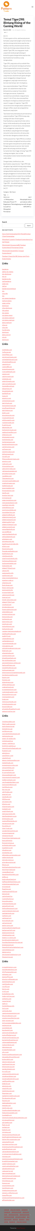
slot (7, 195)
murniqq (15, 1219)
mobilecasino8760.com (9, 891)
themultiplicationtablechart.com (12, 947)
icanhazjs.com (6, 916)
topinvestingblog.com (9, 784)
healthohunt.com (7, 553)
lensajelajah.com (7, 391)
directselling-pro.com (9, 694)
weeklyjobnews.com (8, 1164)
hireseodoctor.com (8, 490)
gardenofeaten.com (8, 1069)
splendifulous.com (8, 507)
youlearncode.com (8, 422)
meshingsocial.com (8, 1091)
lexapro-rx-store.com (9, 937)
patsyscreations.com (9, 384)
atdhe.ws (5, 877)
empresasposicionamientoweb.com (13, 672)
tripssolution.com (8, 466)
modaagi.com (6, 809)
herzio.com (5, 989)
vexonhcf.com (6, 758)
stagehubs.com (7, 350)
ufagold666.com (7, 612)
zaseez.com (6, 374)
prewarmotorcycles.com (10, 765)
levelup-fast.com (7, 495)
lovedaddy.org (7, 1115)
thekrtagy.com (6, 651)
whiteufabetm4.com (8, 537)
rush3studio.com (7, 984)
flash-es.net (6, 1125)
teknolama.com (7, 1047)
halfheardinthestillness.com (11, 882)
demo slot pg (6, 335)
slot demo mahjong (8, 318)
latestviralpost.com (8, 1062)
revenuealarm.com (8, 697)
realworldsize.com (8, 1045)
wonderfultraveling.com (10, 831)
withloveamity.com (8, 420)
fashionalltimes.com (8, 665)
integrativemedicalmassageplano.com (14, 1117)
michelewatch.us (7, 741)
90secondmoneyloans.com (10, 459)
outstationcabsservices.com (11, 648)
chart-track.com (7, 828)
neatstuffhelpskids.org (9, 821)
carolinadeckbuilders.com (10, 782)
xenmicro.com (6, 398)
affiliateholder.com (8, 1200)
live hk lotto (6, 330)
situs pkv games (15, 1210)
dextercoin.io (6, 952)
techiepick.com (7, 619)
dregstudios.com (7, 819)
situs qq (4, 325)
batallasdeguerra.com (9, 816)
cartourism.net (7, 923)
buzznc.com (6, 677)
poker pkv (5, 284)
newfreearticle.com (8, 1064)
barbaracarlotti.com (8, 930)
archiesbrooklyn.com (9, 845)
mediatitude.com (7, 763)
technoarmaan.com (8, 670)
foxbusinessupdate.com (9, 1113)
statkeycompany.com (9, 780)
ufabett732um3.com (8, 568)
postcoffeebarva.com (9, 1035)
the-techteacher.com (9, 660)
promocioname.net (8, 833)
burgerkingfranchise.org (10, 1040)
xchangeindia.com (8, 653)
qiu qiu (4, 337)
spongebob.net (7, 1028)
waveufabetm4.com (8, 529)
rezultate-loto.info (8, 505)
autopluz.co (6, 753)
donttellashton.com (8, 982)
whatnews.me (6, 583)
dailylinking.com (7, 410)
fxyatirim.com (6, 425)
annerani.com (6, 794)
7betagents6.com (8, 478)
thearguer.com (7, 1093)
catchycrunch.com (8, 376)
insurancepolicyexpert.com (11, 777)
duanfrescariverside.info (10, 544)
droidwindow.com (8, 607)
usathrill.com (6, 636)
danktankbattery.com (9, 1103)
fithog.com (5, 865)
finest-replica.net (8, 588)
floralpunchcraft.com (9, 1098)
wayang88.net (6, 532)
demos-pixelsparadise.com (11, 760)
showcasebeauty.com (9, 775)
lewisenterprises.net (9, 405)
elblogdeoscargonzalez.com (11, 855)
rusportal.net (6, 1001)
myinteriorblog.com (8, 614)
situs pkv (5, 293)
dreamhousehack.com (9, 658)
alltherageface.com (8, 685)
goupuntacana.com (8, 369)
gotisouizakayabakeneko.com (11, 1023)
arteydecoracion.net (9, 862)
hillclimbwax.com (7, 1181)
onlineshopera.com (8, 401)
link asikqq (5, 310)
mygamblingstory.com (9, 967)
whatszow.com (7, 435)
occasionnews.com (8, 1185)
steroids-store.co (8, 860)
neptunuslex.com (7, 736)
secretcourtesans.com (9, 357)
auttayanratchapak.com (9, 1033)
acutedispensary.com (9, 1149)
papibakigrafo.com (8, 913)
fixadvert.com (6, 751)
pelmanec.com (6, 974)
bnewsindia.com (7, 617)
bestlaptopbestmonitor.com (11, 867)
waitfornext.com (7, 575)
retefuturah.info (7, 556)
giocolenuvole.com (8, 415)
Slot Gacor (13, 192)
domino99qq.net (7, 977)
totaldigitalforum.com (9, 668)
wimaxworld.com (7, 835)
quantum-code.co (7, 580)
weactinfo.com (7, 1088)
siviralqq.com (6, 1132)
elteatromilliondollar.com (10, 1037)
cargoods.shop (7, 1011)
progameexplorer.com (9, 689)
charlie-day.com (7, 1108)
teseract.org (6, 597)
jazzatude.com (6, 797)
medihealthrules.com (9, 634)
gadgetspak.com (7, 486)
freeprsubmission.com (9, 609)
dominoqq (5, 306)
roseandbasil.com (8, 872)
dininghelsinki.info (8, 541)
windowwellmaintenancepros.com (13, 1198)
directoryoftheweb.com (10, 979)
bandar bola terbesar (9, 289)
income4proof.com (8, 386)
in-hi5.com (5, 991)
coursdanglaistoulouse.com (11, 734)
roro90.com (6, 986)
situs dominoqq (7, 308)
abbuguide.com (7, 427)
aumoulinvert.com (8, 906)
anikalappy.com (7, 539)
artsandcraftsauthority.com (11, 709)
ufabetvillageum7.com (9, 524)
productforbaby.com (8, 1050)
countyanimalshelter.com (10, 1166)
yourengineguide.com (9, 643)
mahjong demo (7, 301)
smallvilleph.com (7, 811)
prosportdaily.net (8, 592)
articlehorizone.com (8, 473)
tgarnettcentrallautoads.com (11, 748)
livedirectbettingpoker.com (11, 1110)
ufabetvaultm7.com (8, 522)
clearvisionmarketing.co (10, 578)
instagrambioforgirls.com (10, 1079)
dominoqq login (16, 1212)
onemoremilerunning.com (10, 1074)
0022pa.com (6, 799)
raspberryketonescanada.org (11, 631)
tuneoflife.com (7, 1195)
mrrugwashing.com (8, 1120)
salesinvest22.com (8, 595)
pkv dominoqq (6, 274)
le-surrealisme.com (8, 772)
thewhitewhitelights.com (10, 874)
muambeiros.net (7, 848)
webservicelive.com (8, 711)
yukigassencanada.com (9, 471)
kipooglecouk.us (7, 901)
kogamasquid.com (8, 945)
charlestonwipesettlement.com (12, 1159)
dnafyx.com (5, 413)
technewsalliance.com (9, 561)
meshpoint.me (6, 1025)
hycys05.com (6, 1071)
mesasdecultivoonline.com (10, 1057)
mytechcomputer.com (9, 704)
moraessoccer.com (8, 823)
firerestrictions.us (8, 843)
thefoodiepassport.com (10, 908)
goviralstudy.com (7, 920)
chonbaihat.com (7, 853)
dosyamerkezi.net (8, 770)
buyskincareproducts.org (10, 940)
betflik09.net (6, 393)
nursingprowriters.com (9, 1144)
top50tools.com (7, 787)
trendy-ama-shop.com (9, 600)
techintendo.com (7, 439)
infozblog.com (6, 850)
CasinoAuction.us (8, 899)
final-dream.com (7, 585)
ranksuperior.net (7, 1171)
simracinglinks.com (8, 768)
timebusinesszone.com (9, 1190)
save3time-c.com (7, 755)
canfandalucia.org (8, 641)
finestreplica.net (7, 549)
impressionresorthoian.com (11, 1135)
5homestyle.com (7, 957)
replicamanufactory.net (9, 503)
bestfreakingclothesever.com (11, 1137)
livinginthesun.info (8, 1006)
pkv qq (4, 276)
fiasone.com (6, 1100)
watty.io (4, 1003)
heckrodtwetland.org (9, 879)
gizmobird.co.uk (7, 729)
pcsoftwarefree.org (8, 408)
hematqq (22, 1219)
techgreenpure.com (8, 442)
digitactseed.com (8, 454)
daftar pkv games (7, 272)
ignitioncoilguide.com (9, 702)
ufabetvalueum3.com (9, 520)
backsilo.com (6, 1130)
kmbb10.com (6, 1084)
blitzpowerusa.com (8, 1066)
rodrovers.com (7, 464)
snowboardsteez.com (9, 1076)
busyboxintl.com (7, 1030)
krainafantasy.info (8, 994)
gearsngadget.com (8, 488)
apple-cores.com (7, 925)
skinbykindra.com (7, 682)
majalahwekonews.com (9, 969)
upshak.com (6, 1127)
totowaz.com (6, 1156)
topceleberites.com (8, 512)
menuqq (6, 1210)
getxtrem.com (6, 1086)
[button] (32, 7)
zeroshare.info (7, 802)
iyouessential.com (8, 418)
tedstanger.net (7, 566)
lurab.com (5, 699)
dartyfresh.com (7, 403)
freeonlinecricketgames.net (11, 838)
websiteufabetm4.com (9, 534)
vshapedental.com (8, 638)
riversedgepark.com (8, 372)
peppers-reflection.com (10, 1193)
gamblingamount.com (9, 1178)
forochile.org (6, 826)
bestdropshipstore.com (10, 444)
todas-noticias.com (8, 996)
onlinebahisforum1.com (9, 359)
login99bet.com (7, 354)
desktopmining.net (8, 933)
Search (4, 222)
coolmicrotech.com (8, 655)
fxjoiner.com (6, 680)
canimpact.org (6, 918)
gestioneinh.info (7, 590)
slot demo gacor (7, 315)
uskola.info (5, 571)
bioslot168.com (7, 706)
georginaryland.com (8, 869)
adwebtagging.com (8, 1168)
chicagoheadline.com (9, 362)
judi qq (4, 286)
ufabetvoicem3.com (8, 527)
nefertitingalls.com (8, 381)
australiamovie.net (8, 726)
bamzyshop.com (7, 621)
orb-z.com (5, 1052)
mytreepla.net (6, 498)
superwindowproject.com (10, 911)
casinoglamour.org (8, 950)
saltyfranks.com (7, 792)
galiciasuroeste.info (8, 814)
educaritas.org (7, 388)
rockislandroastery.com (9, 692)
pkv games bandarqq (8, 298)
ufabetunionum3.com (9, 517)
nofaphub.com (6, 379)
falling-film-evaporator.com (11, 1139)
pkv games (5, 313)
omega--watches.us (8, 743)
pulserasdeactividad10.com (11, 928)
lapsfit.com (5, 493)
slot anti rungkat (20, 1217)
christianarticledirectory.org (11, 954)
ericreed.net (6, 886)
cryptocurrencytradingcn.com (11, 1154)
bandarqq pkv (6, 279)
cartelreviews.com (8, 447)
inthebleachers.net (8, 935)
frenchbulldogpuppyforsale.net (12, 942)
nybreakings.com (7, 646)
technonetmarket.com (9, 563)
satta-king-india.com (8, 469)
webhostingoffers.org (9, 432)
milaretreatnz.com (8, 806)
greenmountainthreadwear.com (12, 1147)
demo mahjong (7, 322)
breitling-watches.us (9, 746)
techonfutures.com (8, 626)
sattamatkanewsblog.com (10, 1151)
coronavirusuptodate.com (10, 481)
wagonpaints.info (7, 573)
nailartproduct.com (8, 452)
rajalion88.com (7, 367)
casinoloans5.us (7, 896)
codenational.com (8, 687)
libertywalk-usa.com (8, 724)
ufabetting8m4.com (8, 515)
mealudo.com (6, 1105)
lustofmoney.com (7, 1188)
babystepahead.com (8, 1173)
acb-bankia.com (7, 1122)
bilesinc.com (6, 804)
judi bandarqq (6, 281)
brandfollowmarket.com (10, 1161)
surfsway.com (6, 449)
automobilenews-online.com (11, 663)
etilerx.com (6, 546)
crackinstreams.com (8, 483)
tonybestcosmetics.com (10, 675)
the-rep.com (6, 789)
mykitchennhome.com (9, 903)
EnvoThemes (21, 1228)
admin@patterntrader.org (19, 30)
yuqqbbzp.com (7, 476)
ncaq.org (5, 396)
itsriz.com (5, 1008)
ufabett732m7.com (8, 602)
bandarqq (5, 269)
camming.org (6, 364)
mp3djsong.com (7, 731)
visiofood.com (6, 604)
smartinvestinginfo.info (9, 558)
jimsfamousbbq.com (8, 721)
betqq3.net (6, 894)
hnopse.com (6, 1183)
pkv (3, 291)
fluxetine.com (6, 889)
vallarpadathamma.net (9, 1042)
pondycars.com (7, 624)
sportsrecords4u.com (9, 510)
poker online (6, 303)
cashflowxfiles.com (8, 1081)
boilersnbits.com (7, 1059)
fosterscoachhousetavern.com (12, 1054)
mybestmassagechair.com (10, 884)
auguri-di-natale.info (9, 738)
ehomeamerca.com (8, 437)
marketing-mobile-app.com (11, 1096)
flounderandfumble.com (10, 551)
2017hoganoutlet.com (9, 972)
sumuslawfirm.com (8, 1142)
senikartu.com (6, 999)
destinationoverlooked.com (11, 1176)
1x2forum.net (6, 352)
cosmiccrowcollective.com (10, 1018)
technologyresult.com (9, 430)
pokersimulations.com (9, 500)
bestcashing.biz (7, 840)
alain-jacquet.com (8, 1020)
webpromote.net (7, 857)
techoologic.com (7, 629)
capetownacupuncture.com (11, 1013)
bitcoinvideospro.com (9, 1016)
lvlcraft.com (6, 456)
